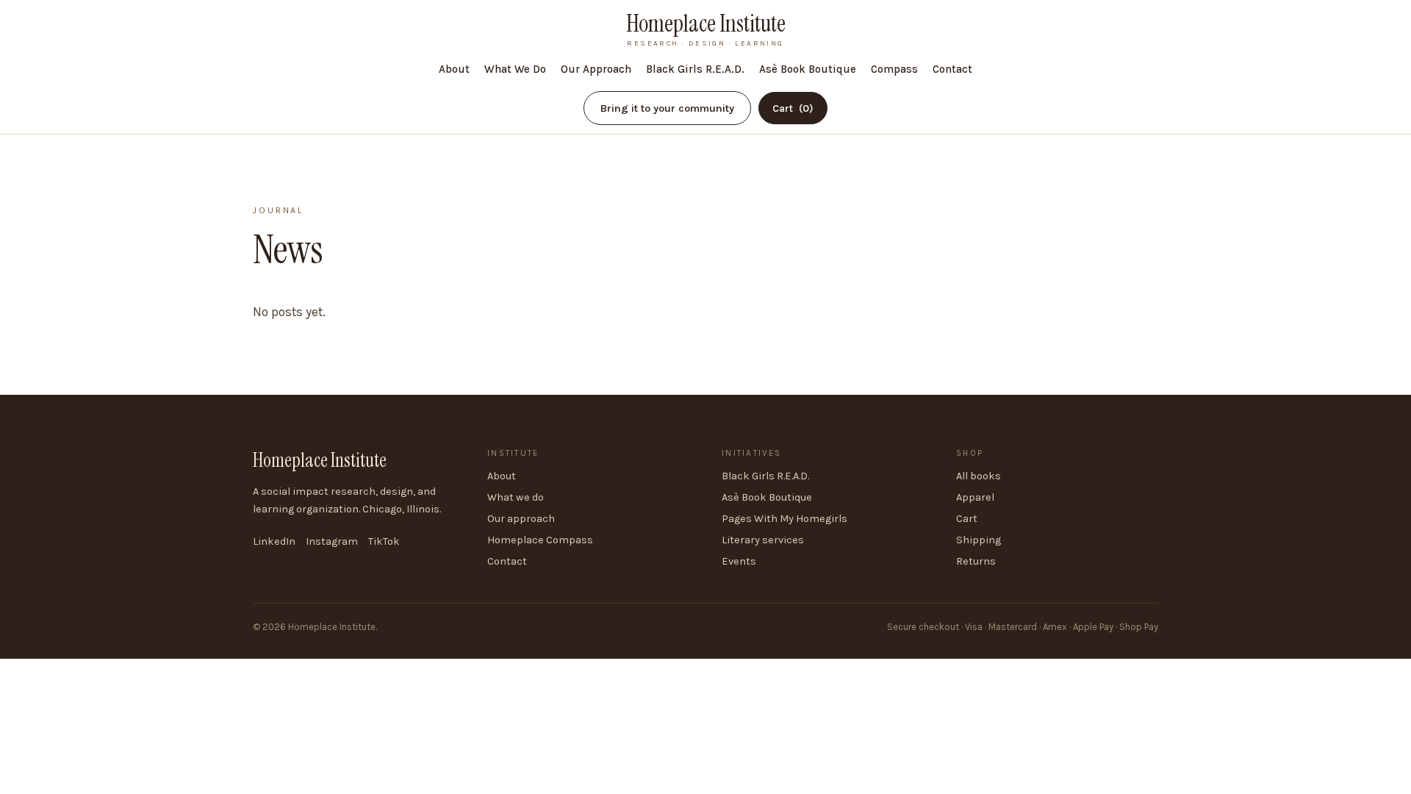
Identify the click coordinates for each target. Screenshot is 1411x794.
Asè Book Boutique (807, 69)
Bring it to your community (667, 108)
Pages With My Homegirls (784, 518)
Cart (793, 108)
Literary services (763, 540)
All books (978, 476)
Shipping (978, 540)
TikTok (384, 541)
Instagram (332, 541)
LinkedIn (274, 541)
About (454, 69)
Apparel (975, 497)
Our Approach (596, 69)
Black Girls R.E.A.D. (695, 69)
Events (739, 561)
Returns (976, 561)
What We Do (515, 69)
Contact (952, 69)
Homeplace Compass (540, 540)
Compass (894, 69)
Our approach (521, 518)
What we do (515, 497)
